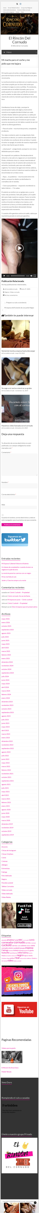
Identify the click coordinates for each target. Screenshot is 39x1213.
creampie (33, 943)
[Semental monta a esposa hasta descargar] (16, 321)
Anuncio (5, 847)
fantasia (11, 950)
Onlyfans (4, 958)
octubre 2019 (6, 831)
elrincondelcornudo (11, 289)
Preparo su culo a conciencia (15, 302)
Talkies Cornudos (8, 886)
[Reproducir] (4, 276)
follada (15, 950)
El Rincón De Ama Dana (10, 1068)
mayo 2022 (6, 763)
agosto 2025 (6, 633)
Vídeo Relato (6, 897)
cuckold (6, 945)
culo (18, 945)
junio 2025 (5, 640)
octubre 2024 (6, 669)
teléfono (29, 958)
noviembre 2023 (7, 705)
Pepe (8, 958)
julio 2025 (5, 637)
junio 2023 (5, 723)
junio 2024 (5, 680)
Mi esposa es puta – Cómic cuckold (19, 600)
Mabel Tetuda (6, 1072)
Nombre (5, 482)
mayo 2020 (6, 817)
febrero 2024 (6, 694)
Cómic (17, 12)
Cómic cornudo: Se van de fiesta (18, 596)
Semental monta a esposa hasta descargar (18, 351)
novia (30, 955)
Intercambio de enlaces (9, 10)
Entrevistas (6, 868)
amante (4, 940)
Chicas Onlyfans (7, 854)
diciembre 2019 (7, 824)
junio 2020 (5, 813)
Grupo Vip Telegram (26, 7)
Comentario (6, 452)
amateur (11, 939)
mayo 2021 (6, 792)
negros (26, 955)
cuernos (14, 945)
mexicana (13, 955)
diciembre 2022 (7, 741)
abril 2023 (5, 730)
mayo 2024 (6, 684)
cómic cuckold (13, 948)
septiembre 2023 (8, 712)
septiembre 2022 (8, 748)
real (17, 957)
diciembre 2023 (7, 702)
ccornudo (25, 940)
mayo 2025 (6, 644)
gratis (32, 950)
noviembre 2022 (7, 745)
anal (16, 940)
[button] (19, 248)
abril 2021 (5, 795)
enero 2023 (6, 738)
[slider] (18, 275)
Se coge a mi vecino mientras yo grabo (17, 388)
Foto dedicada (7, 876)
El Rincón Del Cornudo (19, 40)
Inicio (4, 7)
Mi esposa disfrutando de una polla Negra (18, 309)
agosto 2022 (6, 752)
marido (9, 955)
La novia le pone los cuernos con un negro (16, 573)
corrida (27, 943)
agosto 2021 (6, 784)
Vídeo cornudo (15, 292)
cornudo (19, 942)
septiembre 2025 (8, 630)
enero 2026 (6, 622)
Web (3, 505)
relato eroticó (23, 958)
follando (21, 950)
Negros (7, 292)
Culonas (4, 861)
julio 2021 (5, 788)
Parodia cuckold (7, 883)
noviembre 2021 (7, 774)
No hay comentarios (11, 295)
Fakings (4, 872)
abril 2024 (5, 687)
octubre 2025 (6, 626)
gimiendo (26, 950)
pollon (12, 958)
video (10, 960)
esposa (29, 947)
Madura (4, 955)
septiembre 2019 (8, 835)
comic (32, 939)
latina (25, 952)
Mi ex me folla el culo (9, 577)
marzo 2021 (6, 799)
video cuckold (17, 961)
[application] (20, 248)
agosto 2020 (6, 810)
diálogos (5, 865)
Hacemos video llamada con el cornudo (17, 425)
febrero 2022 (6, 770)
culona (23, 945)
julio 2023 (5, 720)
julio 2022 (5, 756)
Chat (22, 12)
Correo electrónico (9, 494)
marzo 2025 (6, 651)
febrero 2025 (6, 655)
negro (20, 955)
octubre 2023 (6, 709)
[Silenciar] (31, 276)
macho (30, 953)
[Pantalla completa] (35, 276)
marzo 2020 (6, 820)
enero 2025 (6, 658)
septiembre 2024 (8, 673)
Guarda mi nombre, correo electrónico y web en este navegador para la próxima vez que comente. (19, 519)
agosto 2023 (6, 716)
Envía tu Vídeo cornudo (23, 10)
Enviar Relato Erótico (14, 7)
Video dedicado (7, 894)
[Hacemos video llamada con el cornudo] (16, 396)
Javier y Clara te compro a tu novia (14, 580)
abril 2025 (5, 648)
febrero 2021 (6, 802)
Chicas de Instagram (8, 12)
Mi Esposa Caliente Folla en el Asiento (15, 563)
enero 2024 (6, 698)
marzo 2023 (6, 734)
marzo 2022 (6, 766)
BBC (21, 940)
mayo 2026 (6, 619)
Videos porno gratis (9, 1048)
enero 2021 (6, 806)
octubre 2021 (6, 777)
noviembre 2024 (7, 666)
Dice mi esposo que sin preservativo (24, 607)
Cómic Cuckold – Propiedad (20, 592)
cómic (28, 945)
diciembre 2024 (7, 662)
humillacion (13, 953)
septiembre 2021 (8, 781)
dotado (22, 948)
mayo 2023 (6, 727)
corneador (8, 942)
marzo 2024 (6, 691)
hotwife (5, 952)
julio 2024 (5, 676)
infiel (20, 952)
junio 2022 (5, 759)
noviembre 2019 (7, 828)
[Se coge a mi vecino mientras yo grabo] (16, 358)
